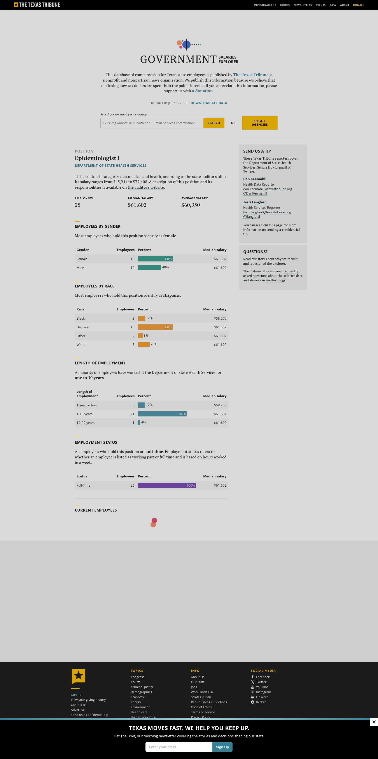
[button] (189, 379)
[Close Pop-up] (374, 722)
